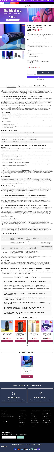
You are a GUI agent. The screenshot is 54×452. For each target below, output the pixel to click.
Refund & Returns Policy (40, 86)
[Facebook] (1, 421)
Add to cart (45, 72)
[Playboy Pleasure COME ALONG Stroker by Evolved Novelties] (20, 326)
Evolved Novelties (34, 60)
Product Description (11, 86)
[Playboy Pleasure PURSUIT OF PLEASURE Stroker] (27, 361)
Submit (20, 437)
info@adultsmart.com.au (9, 416)
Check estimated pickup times (33, 56)
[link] (35, 73)
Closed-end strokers (5, 252)
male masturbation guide (39, 264)
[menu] (1, 5)
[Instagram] (4, 421)
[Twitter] (8, 421)
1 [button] (26, 345)
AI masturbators (25, 170)
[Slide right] (51, 395)
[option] (12, 37)
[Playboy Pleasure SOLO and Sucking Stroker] (7, 326)
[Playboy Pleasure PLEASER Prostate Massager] (47, 326)
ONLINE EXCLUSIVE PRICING (23, 0)
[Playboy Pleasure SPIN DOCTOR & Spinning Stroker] (33, 326)
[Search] (4, 5)
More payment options (40, 79)
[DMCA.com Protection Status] (27, 446)
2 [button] (27, 345)
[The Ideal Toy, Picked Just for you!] (27, 15)
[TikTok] (6, 421)
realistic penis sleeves (32, 256)
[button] (1, 37)
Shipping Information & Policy (25, 86)
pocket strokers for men (23, 109)
